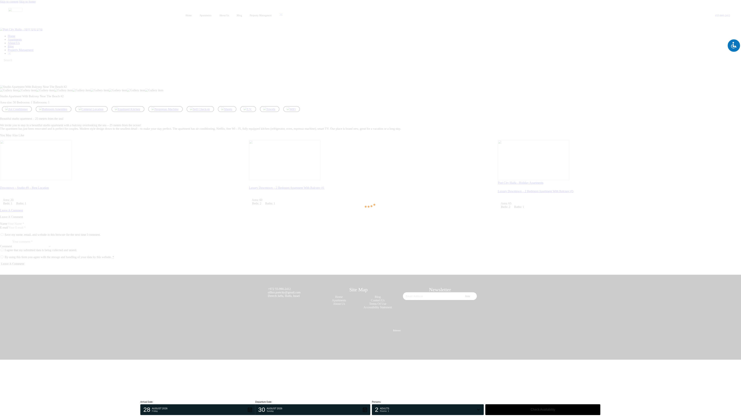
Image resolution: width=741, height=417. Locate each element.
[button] (197, 409)
